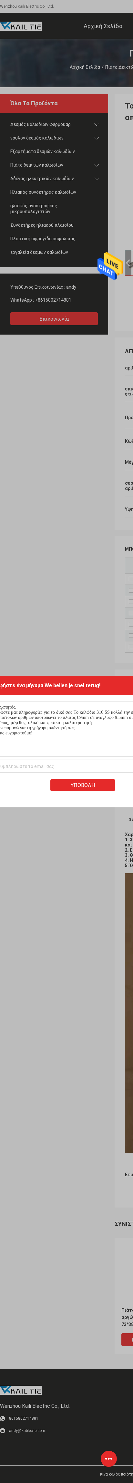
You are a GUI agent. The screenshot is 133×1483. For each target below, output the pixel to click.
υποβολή (83, 785)
